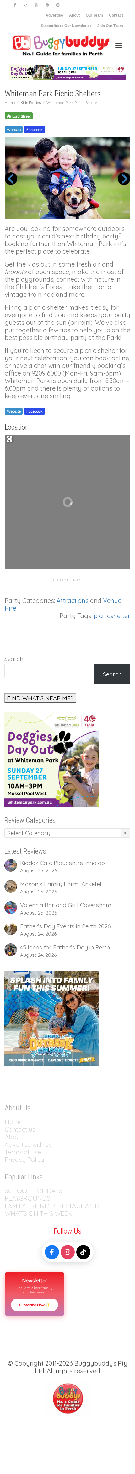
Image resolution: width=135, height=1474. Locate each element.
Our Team (94, 15)
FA (8, 1206)
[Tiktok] (25, 5)
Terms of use (23, 1152)
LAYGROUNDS (29, 1198)
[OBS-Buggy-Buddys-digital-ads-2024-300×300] (51, 1018)
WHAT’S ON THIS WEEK (38, 1213)
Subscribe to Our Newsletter (66, 26)
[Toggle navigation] (119, 45)
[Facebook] (15, 5)
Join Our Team (110, 26)
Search (13, 658)
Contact (116, 15)
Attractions (73, 601)
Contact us (20, 1129)
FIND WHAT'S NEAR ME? (40, 698)
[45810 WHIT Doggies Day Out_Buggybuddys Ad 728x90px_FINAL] (67, 71)
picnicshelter (112, 616)
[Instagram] (57, 5)
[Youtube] (36, 5)
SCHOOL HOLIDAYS (33, 1191)
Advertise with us (28, 1144)
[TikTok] (83, 1252)
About (74, 15)
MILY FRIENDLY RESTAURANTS (56, 1206)
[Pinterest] (47, 5)
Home (14, 1122)
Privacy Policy (25, 1159)
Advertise (54, 15)
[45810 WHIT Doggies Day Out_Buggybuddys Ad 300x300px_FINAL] (51, 759)
